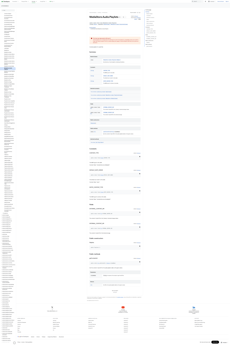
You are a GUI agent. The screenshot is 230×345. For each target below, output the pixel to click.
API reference (5, 5)
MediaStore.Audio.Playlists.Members (112, 59)
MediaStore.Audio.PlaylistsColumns (119, 24)
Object (95, 24)
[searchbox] (8, 10)
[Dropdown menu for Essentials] (18, 1)
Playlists (93, 123)
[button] (8, 213)
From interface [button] (101, 91)
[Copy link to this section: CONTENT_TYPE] (100, 153)
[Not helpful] (140, 12)
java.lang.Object (92, 27)
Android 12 (126, 330)
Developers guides (162, 322)
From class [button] (97, 142)
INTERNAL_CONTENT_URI (109, 112)
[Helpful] (138, 12)
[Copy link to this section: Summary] (97, 52)
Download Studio (162, 326)
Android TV (90, 328)
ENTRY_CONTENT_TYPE (108, 81)
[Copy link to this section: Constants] (97, 149)
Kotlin (135, 19)
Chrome (38, 336)
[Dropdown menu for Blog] (54, 1)
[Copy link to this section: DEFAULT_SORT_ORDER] (104, 170)
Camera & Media (56, 326)
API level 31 (139, 17)
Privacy (54, 328)
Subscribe (215, 342)
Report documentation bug (200, 322)
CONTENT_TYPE (107, 70)
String (92, 70)
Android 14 (126, 326)
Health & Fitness (56, 324)
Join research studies (199, 326)
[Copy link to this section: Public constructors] (104, 238)
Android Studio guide (163, 320)
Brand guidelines (29, 342)
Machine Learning (56, 322)
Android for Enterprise (22, 322)
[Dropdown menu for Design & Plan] (28, 1)
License (23, 342)
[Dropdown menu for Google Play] (46, 1)
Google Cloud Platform (52, 336)
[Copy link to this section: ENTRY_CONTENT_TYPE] (104, 187)
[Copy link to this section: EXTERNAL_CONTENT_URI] (105, 209)
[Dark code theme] (140, 156)
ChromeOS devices (92, 324)
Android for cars (91, 326)
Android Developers (92, 12)
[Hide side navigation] (14, 343)
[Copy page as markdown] (123, 17)
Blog (52, 1)
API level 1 (136, 16)
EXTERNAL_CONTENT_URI (109, 107)
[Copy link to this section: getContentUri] (99, 258)
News (19, 328)
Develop (33, 1)
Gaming (54, 320)
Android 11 (126, 332)
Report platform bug (198, 320)
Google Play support (198, 324)
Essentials (15, 1)
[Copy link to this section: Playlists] (95, 242)
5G (53, 330)
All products (61, 336)
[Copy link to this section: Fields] (94, 204)
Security (19, 324)
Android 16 (126, 322)
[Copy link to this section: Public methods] (101, 254)
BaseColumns (107, 24)
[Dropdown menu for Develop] (37, 1)
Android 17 (126, 320)
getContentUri (107, 131)
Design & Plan (24, 1)
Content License (120, 297)
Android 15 (126, 324)
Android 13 (126, 328)
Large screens (91, 320)
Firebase (43, 336)
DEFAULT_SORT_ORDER (108, 75)
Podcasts (19, 332)
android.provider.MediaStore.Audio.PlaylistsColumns (109, 95)
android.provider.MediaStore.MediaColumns (107, 98)
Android (19, 320)
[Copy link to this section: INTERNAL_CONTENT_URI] (105, 223)
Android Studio (220, 1)
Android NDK (161, 328)
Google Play (42, 1)
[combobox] (197, 1)
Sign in (227, 1)
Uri (91, 108)
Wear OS (90, 322)
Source (19, 326)
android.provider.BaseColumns (104, 91)
